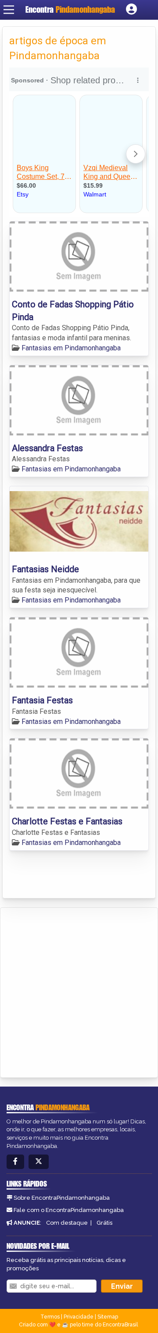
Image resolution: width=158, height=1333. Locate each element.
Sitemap (107, 1317)
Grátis (104, 1222)
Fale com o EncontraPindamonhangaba (69, 1210)
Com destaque (67, 1222)
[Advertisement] (79, 991)
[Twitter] (39, 1162)
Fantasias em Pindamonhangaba (71, 348)
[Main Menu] (9, 9)
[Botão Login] (131, 10)
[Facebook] (15, 1162)
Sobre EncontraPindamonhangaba (62, 1197)
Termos (50, 1317)
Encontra (70, 9)
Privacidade (78, 1317)
